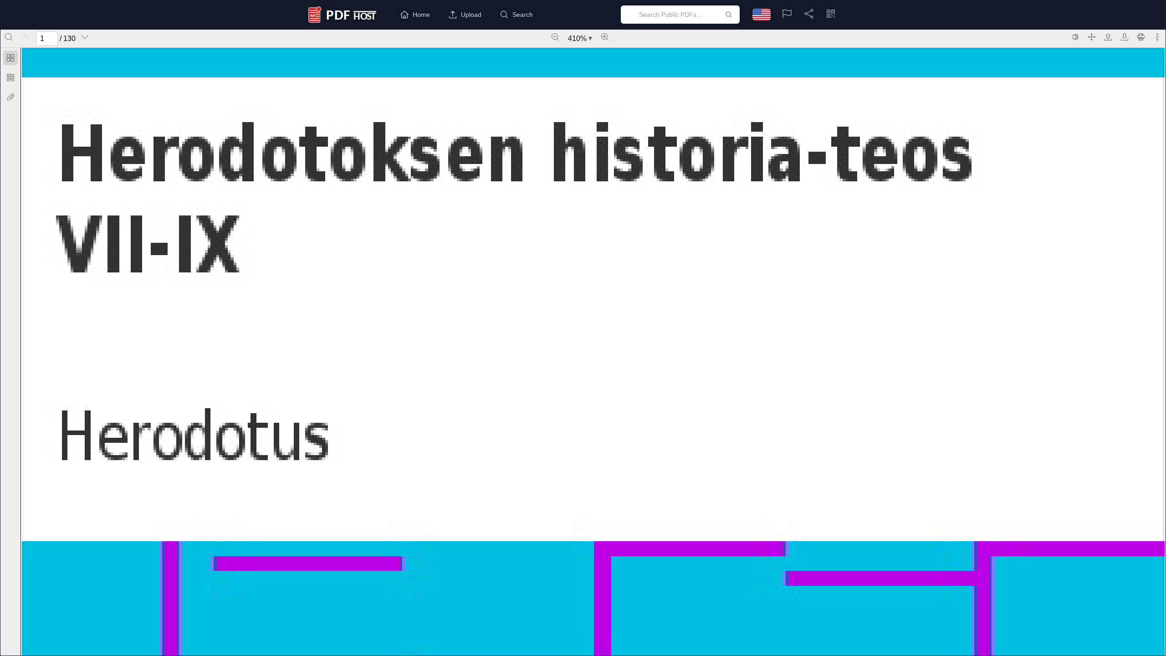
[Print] (1141, 37)
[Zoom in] (605, 37)
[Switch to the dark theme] (1075, 37)
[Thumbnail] (10, 58)
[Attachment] (10, 97)
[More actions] (1157, 37)
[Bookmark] (10, 77)
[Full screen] (1091, 37)
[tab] (10, 59)
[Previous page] (25, 37)
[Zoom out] (555, 37)
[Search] (8, 37)
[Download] (1124, 37)
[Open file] (1108, 37)
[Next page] (84, 37)
